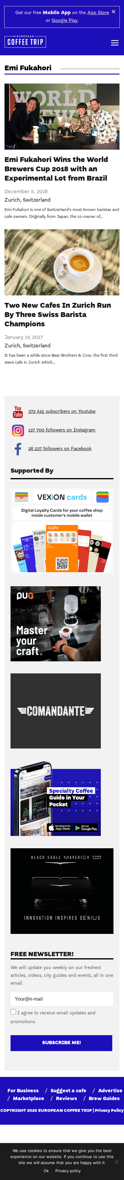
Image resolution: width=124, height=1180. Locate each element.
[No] (116, 1162)
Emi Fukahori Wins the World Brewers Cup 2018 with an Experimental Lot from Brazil (56, 169)
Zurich (12, 200)
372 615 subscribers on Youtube (61, 411)
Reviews (66, 1098)
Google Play (64, 20)
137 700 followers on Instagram (61, 430)
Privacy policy (68, 1170)
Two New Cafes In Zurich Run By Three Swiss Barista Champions (58, 315)
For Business (23, 1091)
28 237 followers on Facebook (59, 449)
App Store (98, 13)
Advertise (110, 1091)
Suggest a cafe (68, 1091)
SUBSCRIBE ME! (61, 1043)
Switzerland (37, 200)
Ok (46, 1170)
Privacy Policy (109, 1111)
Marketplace (28, 1098)
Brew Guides (104, 1098)
